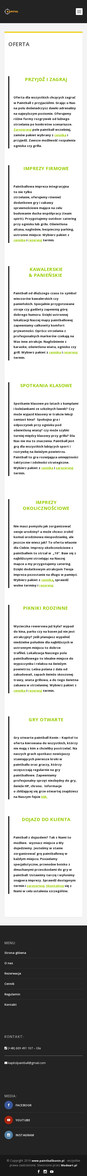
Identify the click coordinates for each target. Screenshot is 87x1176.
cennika (60, 135)
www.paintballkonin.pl (48, 1161)
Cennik (9, 984)
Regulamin (12, 994)
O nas (8, 963)
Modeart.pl (69, 1165)
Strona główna (15, 953)
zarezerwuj (35, 886)
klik (44, 797)
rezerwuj (35, 240)
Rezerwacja (12, 973)
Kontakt (10, 1005)
